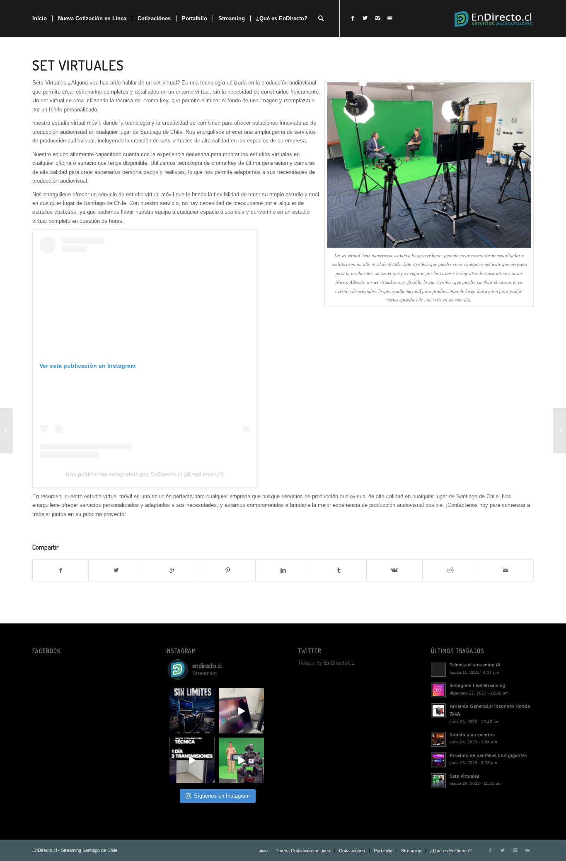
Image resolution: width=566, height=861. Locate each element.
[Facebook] (352, 18)
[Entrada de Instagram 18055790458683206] (241, 710)
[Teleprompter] (6, 430)
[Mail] (390, 18)
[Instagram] (377, 18)
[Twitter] (365, 18)
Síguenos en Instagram (222, 796)
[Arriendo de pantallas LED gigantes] (559, 430)
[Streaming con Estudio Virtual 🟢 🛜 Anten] (241, 760)
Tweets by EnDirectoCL (326, 663)
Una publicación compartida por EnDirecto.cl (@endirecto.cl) (144, 474)
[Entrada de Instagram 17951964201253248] (192, 710)
